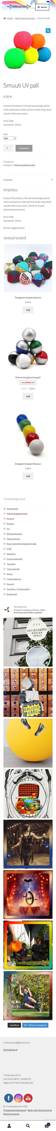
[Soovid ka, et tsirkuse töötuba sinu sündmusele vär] (28, 945)
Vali (28, 309)
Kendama (11, 554)
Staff (9, 549)
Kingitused (12, 594)
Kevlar (10, 574)
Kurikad (10, 518)
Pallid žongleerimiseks (25, 18)
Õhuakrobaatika (14, 533)
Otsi (28, 1126)
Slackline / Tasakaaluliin (18, 589)
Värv (5, 134)
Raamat (10, 584)
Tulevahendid (13, 569)
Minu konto (9, 1126)
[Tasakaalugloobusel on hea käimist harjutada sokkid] (28, 743)
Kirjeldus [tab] (7, 179)
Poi (8, 528)
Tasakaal (11, 564)
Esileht (10, 18)
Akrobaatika (12, 508)
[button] (48, 30)
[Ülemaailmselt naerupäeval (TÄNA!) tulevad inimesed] (28, 793)
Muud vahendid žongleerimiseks (21, 543)
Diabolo (10, 523)
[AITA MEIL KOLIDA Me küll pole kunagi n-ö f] (28, 692)
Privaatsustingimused (14, 1110)
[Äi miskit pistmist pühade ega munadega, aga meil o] (28, 844)
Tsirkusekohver (14, 579)
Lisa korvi (24, 148)
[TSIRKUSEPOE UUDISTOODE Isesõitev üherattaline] (28, 894)
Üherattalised (13, 539)
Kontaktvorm (10, 1049)
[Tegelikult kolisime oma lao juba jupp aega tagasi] (28, 642)
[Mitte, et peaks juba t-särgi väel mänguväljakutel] (28, 995)
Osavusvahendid (14, 559)
